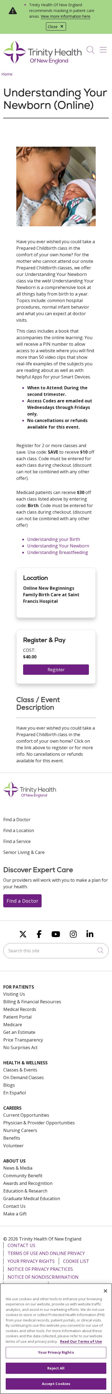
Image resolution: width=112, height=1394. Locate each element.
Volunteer (13, 1146)
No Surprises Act (20, 1047)
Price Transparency (23, 1040)
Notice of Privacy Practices (40, 1269)
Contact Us (14, 1206)
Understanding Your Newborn (58, 546)
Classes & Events (20, 1070)
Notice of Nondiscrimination (43, 1277)
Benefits (11, 1138)
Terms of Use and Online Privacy (46, 1253)
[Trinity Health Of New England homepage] (42, 63)
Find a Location (18, 830)
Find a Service (17, 841)
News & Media (17, 1168)
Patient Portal (17, 1017)
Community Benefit (22, 1176)
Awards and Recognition (27, 1183)
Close (53, 26)
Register (56, 670)
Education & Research (25, 1191)
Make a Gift (15, 1214)
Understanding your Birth (53, 539)
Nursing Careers (20, 1130)
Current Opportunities (26, 1115)
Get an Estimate (19, 1032)
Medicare (12, 1025)
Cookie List (76, 1261)
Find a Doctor (16, 820)
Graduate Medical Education (31, 1199)
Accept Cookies (56, 1383)
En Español (14, 1093)
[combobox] (56, 950)
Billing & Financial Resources (32, 1002)
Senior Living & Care (24, 852)
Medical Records (19, 1009)
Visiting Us (14, 994)
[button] (104, 48)
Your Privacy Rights (31, 1261)
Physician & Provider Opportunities (39, 1123)
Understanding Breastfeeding (57, 552)
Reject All (55, 1368)
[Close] (105, 1291)
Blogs (9, 1085)
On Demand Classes (23, 1077)
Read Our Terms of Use (81, 1341)
